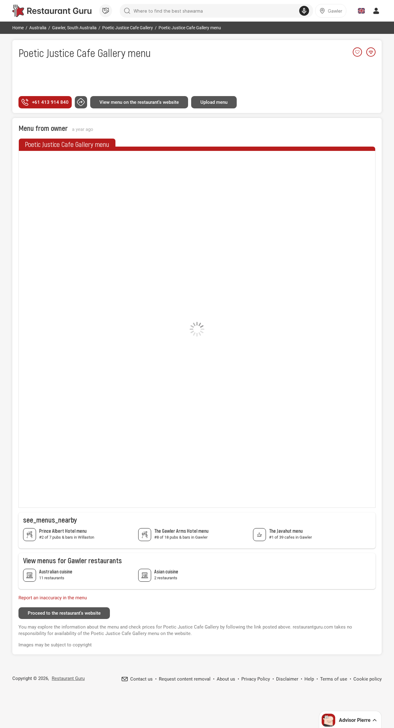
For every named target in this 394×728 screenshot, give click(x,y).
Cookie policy (367, 679)
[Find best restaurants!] (51, 10)
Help (309, 679)
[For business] (105, 11)
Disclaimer (287, 679)
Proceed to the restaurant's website (64, 613)
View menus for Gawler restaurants (72, 560)
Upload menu (213, 102)
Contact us (141, 679)
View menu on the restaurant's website (139, 102)
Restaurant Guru (68, 678)
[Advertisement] (197, 78)
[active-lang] (361, 11)
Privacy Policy (255, 679)
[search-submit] (127, 10)
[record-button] (304, 11)
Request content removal (185, 679)
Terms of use (333, 679)
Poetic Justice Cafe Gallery (71, 52)
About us (226, 679)
